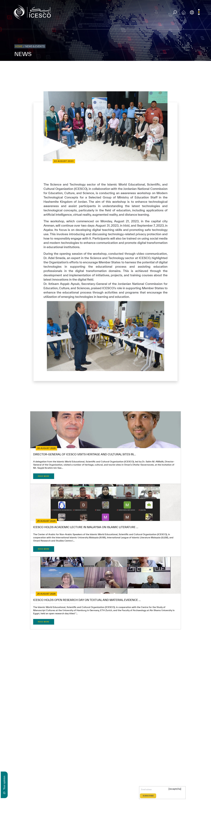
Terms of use (123, 67)
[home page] (33, 12)
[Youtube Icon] (54, 792)
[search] (174, 12)
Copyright (150, 67)
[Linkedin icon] (40, 792)
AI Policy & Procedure (201, 67)
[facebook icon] (27, 792)
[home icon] (184, 12)
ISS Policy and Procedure (178, 67)
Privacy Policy (137, 67)
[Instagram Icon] (47, 792)
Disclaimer (161, 67)
